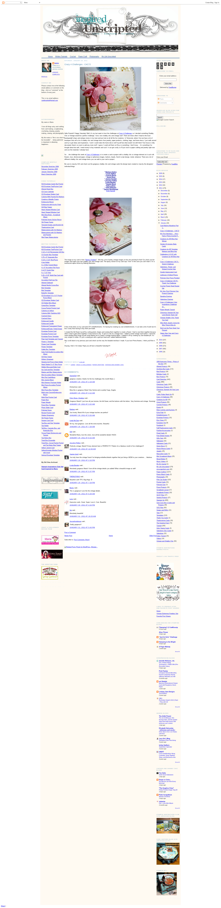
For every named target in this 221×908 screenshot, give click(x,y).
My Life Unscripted (163, 467)
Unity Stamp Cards (163, 528)
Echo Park (160, 412)
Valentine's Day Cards (164, 531)
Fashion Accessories (163, 430)
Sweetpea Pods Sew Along (167, 740)
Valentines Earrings (166, 299)
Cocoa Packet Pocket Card (50, 308)
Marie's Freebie (91, 260)
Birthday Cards (161, 374)
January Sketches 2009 (49, 172)
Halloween (160, 441)
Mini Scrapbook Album (164, 456)
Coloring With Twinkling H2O (50, 313)
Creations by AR (162, 399)
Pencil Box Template (48, 405)
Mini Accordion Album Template (51, 375)
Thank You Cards (162, 518)
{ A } (160, 698)
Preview (159, 164)
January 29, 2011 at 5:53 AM (82, 415)
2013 (161, 182)
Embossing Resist (47, 202)
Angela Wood (111, 184)
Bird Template (46, 288)
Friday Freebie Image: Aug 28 (168, 790)
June (162, 208)
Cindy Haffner (111, 174)
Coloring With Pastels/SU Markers (52, 197)
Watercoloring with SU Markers (51, 230)
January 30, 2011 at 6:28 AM (82, 494)
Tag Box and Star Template (50, 423)
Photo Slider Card (47, 407)
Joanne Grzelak (111, 179)
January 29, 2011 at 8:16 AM (82, 438)
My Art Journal (161, 464)
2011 (161, 188)
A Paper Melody (164, 647)
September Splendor (165, 747)
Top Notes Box (46, 438)
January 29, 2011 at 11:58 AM (83, 449)
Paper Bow (45, 400)
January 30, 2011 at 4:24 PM (82, 505)
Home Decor (161, 446)
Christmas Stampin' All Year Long (168, 389)
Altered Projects (162, 366)
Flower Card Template (48, 344)
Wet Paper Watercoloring (49, 237)
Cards (73, 364)
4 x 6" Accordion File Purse (50, 267)
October (163, 196)
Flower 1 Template (47, 342)
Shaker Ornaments (47, 415)
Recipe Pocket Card (48, 413)
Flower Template (46, 347)
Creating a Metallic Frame (50, 199)
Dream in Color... (165, 780)
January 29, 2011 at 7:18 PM (82, 483)
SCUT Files (160, 495)
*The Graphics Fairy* (166, 788)
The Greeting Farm (163, 523)
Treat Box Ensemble (48, 440)
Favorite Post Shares (164, 616)
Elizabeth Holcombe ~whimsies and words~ (167, 729)
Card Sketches (161, 379)
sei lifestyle (163, 681)
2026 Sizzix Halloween (166, 775)
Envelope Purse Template (50, 336)
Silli (71, 432)
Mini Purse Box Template (49, 390)
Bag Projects (161, 371)
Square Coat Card (47, 420)
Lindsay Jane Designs (167, 692)
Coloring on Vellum (47, 311)
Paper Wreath (46, 402)
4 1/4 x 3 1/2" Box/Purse (49, 260)
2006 (161, 352)
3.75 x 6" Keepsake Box (49, 257)
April (162, 214)
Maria (57, 63)
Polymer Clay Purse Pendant (170, 278)
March (163, 217)
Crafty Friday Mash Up (164, 394)
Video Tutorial (161, 536)
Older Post (153, 536)
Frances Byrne (111, 175)
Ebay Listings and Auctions (166, 410)
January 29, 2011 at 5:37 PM (82, 471)
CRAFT (161, 752)
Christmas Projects (163, 387)
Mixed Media (161, 459)
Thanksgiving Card (47, 227)
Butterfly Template (47, 293)
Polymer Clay (161, 485)
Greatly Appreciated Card (168, 272)
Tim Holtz (162, 773)
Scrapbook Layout (163, 490)
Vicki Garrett (110, 191)
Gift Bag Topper (46, 207)
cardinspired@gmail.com (49, 100)
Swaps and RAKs (162, 510)
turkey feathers (164, 745)
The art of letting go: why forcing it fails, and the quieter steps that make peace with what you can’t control (168, 720)
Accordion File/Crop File (49, 280)
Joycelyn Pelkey (111, 180)
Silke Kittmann (111, 187)
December (164, 190)
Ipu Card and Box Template (50, 370)
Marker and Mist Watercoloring (51, 372)
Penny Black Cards (163, 474)
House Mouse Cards (163, 448)
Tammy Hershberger (111, 189)
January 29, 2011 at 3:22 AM (82, 404)
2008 (161, 346)
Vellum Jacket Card (47, 448)
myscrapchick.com (163, 469)
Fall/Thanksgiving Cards (165, 428)
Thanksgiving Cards (163, 520)
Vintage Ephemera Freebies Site (167, 613)
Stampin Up (160, 500)
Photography (161, 477)
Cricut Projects (161, 402)
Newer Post (68, 536)
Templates (160, 515)
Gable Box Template (48, 349)
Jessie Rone (111, 177)
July (162, 205)
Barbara (72, 409)
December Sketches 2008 (50, 166)
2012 (161, 185)
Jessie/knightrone (75, 521)
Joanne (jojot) (74, 454)
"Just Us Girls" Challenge (168, 637)
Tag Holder (45, 426)
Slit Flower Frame (47, 222)
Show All (177, 651)
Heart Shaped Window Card (50, 209)
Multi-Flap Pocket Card (49, 397)
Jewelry (159, 451)
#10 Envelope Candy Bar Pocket (52, 184)
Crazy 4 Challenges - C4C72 (77, 64)
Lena (71, 499)
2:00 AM (81, 362)
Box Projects (161, 377)
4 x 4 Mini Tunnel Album (49, 265)
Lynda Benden (110, 182)
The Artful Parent (165, 716)
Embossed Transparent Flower (51, 326)
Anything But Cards (163, 369)
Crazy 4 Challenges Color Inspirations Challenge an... (168, 304)
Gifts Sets (160, 438)
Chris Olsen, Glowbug (77, 398)
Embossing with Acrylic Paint (51, 204)
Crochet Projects (162, 405)
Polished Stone (46, 410)
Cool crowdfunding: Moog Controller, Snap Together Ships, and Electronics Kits (167, 755)
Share (3, 906)
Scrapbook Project (163, 492)
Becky (72, 488)
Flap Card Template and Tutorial (52, 339)
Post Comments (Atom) (82, 540)
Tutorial (159, 526)
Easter (159, 407)
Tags (158, 513)
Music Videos (161, 461)
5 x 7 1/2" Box (46, 273)
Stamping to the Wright (167, 642)
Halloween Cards (162, 443)
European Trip (161, 423)
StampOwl (73, 376)
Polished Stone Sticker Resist (51, 220)
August (163, 202)
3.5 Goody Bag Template (49, 255)
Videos (159, 538)
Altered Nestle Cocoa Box (50, 285)
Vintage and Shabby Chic (114, 364)
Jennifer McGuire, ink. (167, 661)
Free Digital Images (163, 436)
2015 (161, 176)
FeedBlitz (174, 164)
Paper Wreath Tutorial (167, 310)
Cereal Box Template (48, 305)
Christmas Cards (162, 384)
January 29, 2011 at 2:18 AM (82, 382)
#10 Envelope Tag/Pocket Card (51, 186)
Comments (163, 103)
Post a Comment (70, 532)
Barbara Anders (111, 172)
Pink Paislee (163, 671)
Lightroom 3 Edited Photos (169, 275)
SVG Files (160, 507)
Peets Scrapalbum (165, 795)
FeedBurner (172, 87)
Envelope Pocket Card (48, 331)
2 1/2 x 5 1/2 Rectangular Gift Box (52, 252)
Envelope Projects (163, 417)
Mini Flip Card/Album (48, 377)
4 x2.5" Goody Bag (47, 270)
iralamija (162, 801)
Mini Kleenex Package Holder (51, 382)
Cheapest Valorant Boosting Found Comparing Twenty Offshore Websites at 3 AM (167, 674)
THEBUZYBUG (75, 476)
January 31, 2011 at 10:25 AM (83, 516)
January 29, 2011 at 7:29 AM (82, 427)
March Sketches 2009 (48, 174)
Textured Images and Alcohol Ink (52, 225)
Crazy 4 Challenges (125, 133)
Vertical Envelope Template (50, 455)
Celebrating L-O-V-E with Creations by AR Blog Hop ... (169, 256)
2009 (161, 343)
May (162, 211)
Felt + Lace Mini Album (166, 803)
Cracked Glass (46, 316)
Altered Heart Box (47, 189)
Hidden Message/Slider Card (50, 367)
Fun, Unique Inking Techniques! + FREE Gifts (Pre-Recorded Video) (168, 664)
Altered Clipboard (47, 283)
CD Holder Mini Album (48, 303)
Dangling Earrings (166, 296)
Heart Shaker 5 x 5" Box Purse (51, 364)
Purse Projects (161, 487)
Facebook (160, 425)
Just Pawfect (163, 693)
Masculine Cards (162, 454)
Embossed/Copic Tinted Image (51, 329)
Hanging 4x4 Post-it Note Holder (52, 362)
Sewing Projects (162, 497)
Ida (71, 510)
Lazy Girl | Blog (164, 738)
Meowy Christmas (164, 796)
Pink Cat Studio (162, 479)
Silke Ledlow (110, 186)
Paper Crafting (98, 364)
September (164, 199)
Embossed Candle (47, 321)
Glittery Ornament (47, 359)
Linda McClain (74, 420)
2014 (161, 179)
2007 (161, 349)
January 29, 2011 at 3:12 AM (82, 393)
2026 (161, 173)
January (163, 223)
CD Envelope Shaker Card (50, 194)
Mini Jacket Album (47, 380)
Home (111, 536)
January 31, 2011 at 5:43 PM (82, 527)
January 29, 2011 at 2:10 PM (82, 460)
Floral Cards (161, 433)
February (164, 220)
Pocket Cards (161, 482)
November (164, 193)
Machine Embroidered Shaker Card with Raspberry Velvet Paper (168, 685)
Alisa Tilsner (163, 632)
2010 (161, 340)
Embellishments (162, 415)
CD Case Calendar (47, 192)
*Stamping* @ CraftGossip (168, 627)
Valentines (160, 533)
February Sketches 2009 (49, 169)
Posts (161, 99)
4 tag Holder (45, 262)
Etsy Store (160, 420)
